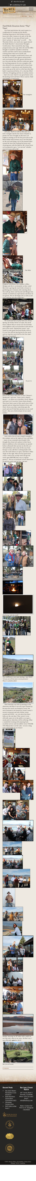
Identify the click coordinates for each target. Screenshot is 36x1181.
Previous (24, 16)
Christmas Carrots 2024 (9, 1103)
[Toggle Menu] (31, 9)
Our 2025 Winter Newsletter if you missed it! (10, 1092)
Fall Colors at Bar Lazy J (11, 1107)
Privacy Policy (12, 1161)
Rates (22, 1106)
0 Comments (6, 1068)
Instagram (30, 1107)
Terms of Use (27, 1161)
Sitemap (13, 1163)
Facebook (27, 1109)
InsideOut (22, 1163)
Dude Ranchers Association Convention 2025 (10, 1098)
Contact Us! (28, 1106)
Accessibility (20, 1161)
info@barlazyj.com (26, 1100)
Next (30, 16)
